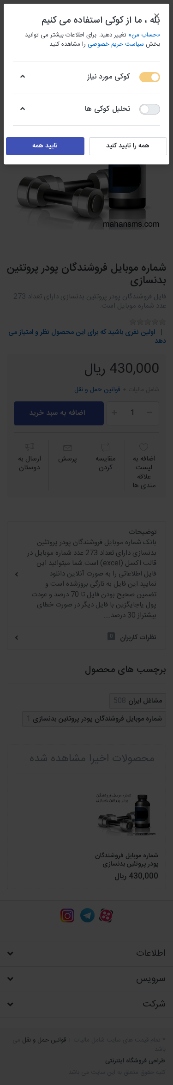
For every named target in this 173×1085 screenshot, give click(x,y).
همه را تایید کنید (127, 146)
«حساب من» (144, 35)
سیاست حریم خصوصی (116, 44)
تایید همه (45, 146)
